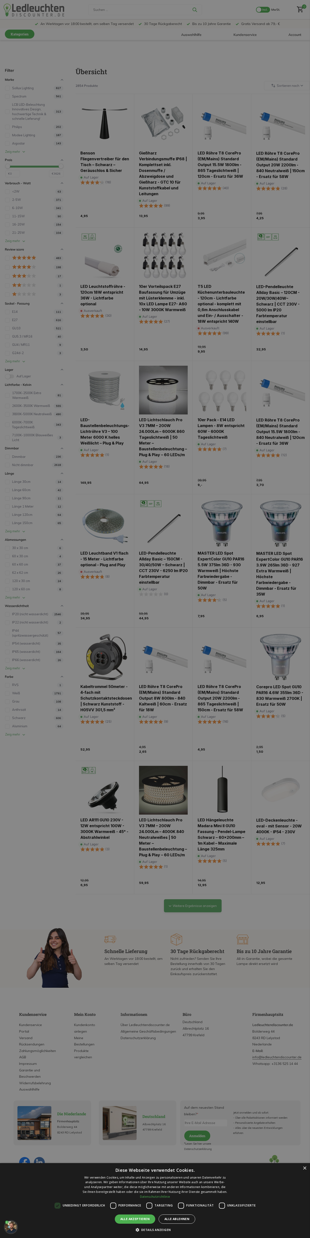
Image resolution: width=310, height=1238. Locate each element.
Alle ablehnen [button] (176, 1219)
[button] (155, 1229)
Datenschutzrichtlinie (155, 1197)
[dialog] (155, 1200)
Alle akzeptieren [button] (135, 1219)
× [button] (304, 1168)
